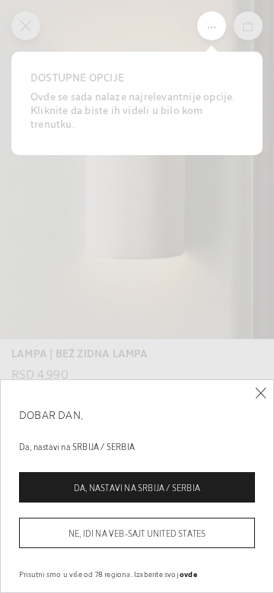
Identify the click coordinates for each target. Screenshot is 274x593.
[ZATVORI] (260, 393)
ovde (188, 574)
